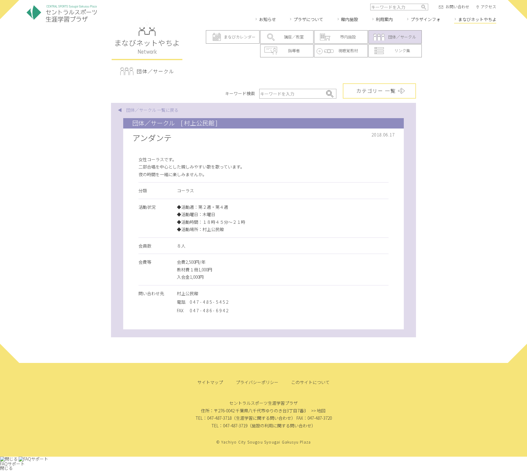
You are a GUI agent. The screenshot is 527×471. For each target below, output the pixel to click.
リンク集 (402, 50)
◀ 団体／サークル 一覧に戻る (148, 110)
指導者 (294, 50)
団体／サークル (402, 37)
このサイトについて (310, 382)
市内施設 (348, 37)
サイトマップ (210, 382)
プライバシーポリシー (257, 382)
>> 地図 (318, 411)
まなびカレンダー (240, 37)
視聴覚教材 (348, 50)
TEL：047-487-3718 (213, 418)
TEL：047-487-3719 (229, 425)
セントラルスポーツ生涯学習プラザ (61, 14)
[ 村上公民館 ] (199, 122)
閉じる (6, 468)
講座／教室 (294, 37)
